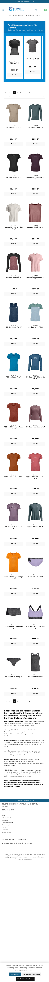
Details (14, 75)
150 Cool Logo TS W (35, 327)
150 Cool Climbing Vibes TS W (13, 228)
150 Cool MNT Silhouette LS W (35, 378)
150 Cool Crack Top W (35, 227)
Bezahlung (5, 820)
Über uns (4, 827)
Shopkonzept (6, 825)
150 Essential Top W (35, 677)
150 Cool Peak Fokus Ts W (13, 528)
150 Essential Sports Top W (35, 627)
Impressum (5, 813)
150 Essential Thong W (13, 677)
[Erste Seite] (6, 92)
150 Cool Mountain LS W (35, 427)
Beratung (5, 829)
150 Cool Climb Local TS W (35, 178)
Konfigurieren (14, 974)
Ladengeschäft (6, 832)
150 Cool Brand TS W (13, 127)
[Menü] (3, 10)
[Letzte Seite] (29, 92)
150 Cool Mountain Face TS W (13, 428)
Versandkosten (37, 854)
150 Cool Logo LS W (13, 277)
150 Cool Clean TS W (13, 177)
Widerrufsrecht (6, 818)
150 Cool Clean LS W (35, 127)
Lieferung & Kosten (7, 822)
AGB (3, 815)
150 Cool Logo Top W (14, 327)
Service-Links (8, 810)
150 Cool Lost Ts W (13, 377)
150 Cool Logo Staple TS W (35, 278)
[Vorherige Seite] (9, 92)
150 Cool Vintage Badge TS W (13, 577)
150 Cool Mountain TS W (13, 477)
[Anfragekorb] (45, 10)
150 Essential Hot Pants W (13, 627)
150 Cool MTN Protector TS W (35, 478)
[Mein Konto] (40, 10)
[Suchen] (36, 10)
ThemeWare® (27, 859)
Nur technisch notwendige (31, 974)
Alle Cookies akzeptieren (25, 979)
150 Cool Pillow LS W (35, 527)
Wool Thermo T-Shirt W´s (14, 63)
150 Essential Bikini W (35, 577)
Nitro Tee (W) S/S (32, 59)
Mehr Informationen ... (24, 970)
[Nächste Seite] (26, 92)
